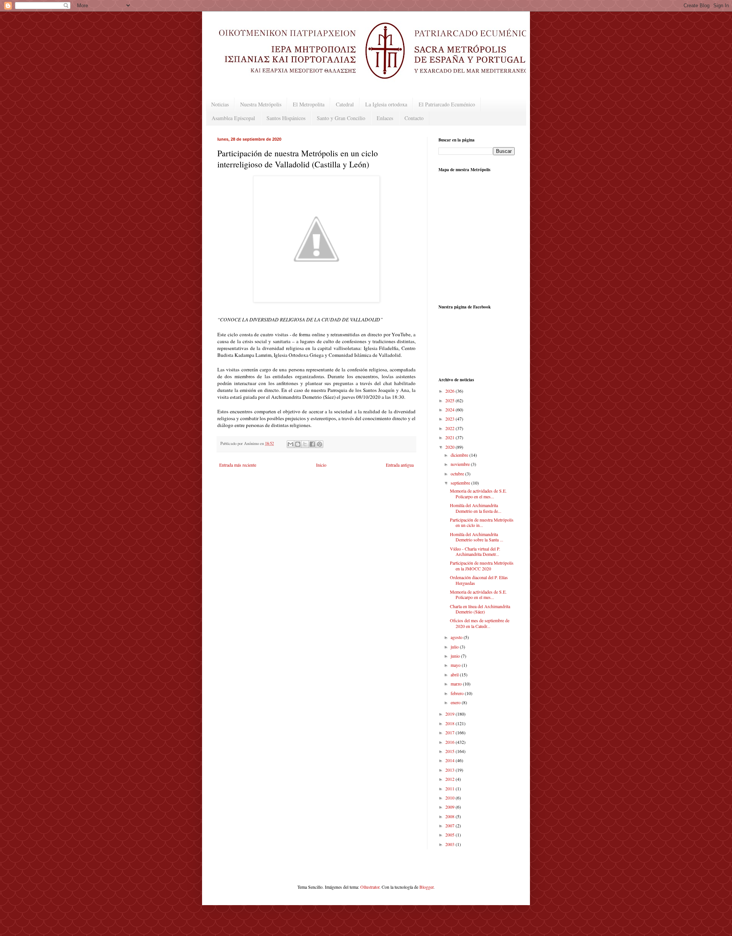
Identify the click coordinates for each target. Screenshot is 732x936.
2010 (450, 798)
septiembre (461, 483)
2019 (450, 714)
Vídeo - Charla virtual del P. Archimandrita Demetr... (475, 551)
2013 (450, 770)
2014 (450, 760)
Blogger (426, 887)
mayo (456, 665)
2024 (450, 409)
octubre (458, 473)
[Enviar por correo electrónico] (290, 444)
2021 (450, 437)
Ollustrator (369, 887)
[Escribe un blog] (298, 444)
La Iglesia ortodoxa (386, 104)
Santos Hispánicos (285, 118)
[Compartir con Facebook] (312, 444)
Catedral (345, 104)
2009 (450, 807)
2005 (450, 835)
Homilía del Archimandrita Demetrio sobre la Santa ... (476, 537)
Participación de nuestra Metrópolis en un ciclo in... (482, 522)
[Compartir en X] (305, 444)
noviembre (461, 464)
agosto (457, 637)
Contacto (414, 118)
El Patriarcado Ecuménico (447, 104)
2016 (450, 742)
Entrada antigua (400, 465)
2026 (450, 391)
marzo (457, 684)
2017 (450, 732)
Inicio (321, 465)
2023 (450, 419)
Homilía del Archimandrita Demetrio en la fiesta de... (475, 508)
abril (455, 674)
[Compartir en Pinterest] (319, 444)
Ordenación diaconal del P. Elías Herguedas (479, 580)
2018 (450, 723)
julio (455, 647)
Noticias (220, 104)
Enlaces (385, 118)
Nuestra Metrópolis (260, 104)
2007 (450, 825)
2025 (450, 400)
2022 (450, 428)
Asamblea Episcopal (233, 118)
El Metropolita (308, 104)
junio (456, 656)
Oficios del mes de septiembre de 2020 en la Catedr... (479, 623)
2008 (450, 816)
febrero (458, 693)
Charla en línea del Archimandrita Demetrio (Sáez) (480, 609)
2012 (450, 779)
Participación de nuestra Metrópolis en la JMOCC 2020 (482, 565)
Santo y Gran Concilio (341, 118)
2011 (450, 788)
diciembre (460, 455)
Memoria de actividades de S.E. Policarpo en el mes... (478, 493)
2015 (450, 751)
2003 (450, 844)
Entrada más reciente (237, 465)
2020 (450, 447)
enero (456, 702)
